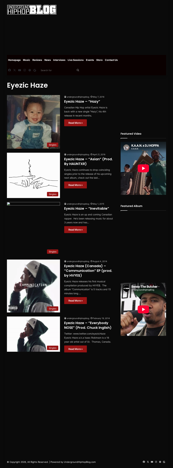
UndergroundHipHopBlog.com (80, 462)
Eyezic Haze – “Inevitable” (86, 208)
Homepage (14, 59)
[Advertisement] (117, 27)
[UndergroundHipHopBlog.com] (32, 10)
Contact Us (111, 59)
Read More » (75, 122)
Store (99, 59)
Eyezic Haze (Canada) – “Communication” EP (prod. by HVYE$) (88, 271)
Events (90, 59)
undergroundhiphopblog (78, 97)
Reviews (37, 59)
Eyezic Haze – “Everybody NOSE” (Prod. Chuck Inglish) (88, 325)
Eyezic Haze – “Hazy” (82, 101)
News (47, 59)
